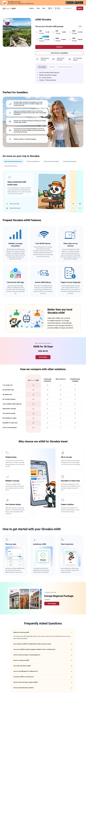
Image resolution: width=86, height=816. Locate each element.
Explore (31, 8)
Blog (38, 8)
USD (80, 26)
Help (43, 8)
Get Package (43, 357)
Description (42, 67)
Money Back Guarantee (65, 67)
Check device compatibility (59, 53)
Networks (52, 67)
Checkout (59, 47)
